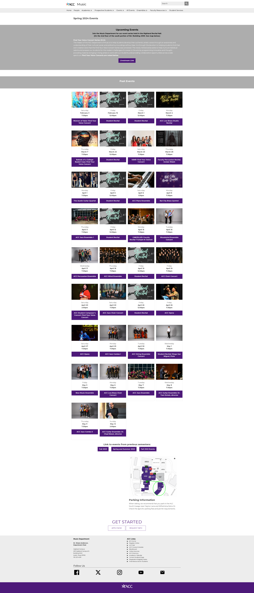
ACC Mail (132, 545)
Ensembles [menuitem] (141, 10)
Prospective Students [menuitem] (103, 10)
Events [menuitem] (119, 10)
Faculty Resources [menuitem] (157, 10)
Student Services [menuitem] (176, 10)
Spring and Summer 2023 (124, 449)
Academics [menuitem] (86, 10)
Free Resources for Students (138, 561)
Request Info (135, 528)
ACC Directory (133, 553)
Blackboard (133, 549)
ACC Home (132, 541)
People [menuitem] (76, 10)
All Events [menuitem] (131, 10)
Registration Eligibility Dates (138, 559)
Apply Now (117, 528)
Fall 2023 (103, 449)
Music (81, 4)
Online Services (134, 551)
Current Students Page (136, 557)
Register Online (134, 543)
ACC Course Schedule (136, 547)
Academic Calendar (135, 555)
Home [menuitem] (69, 10)
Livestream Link (127, 60)
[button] (187, 3)
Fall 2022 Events (148, 449)
